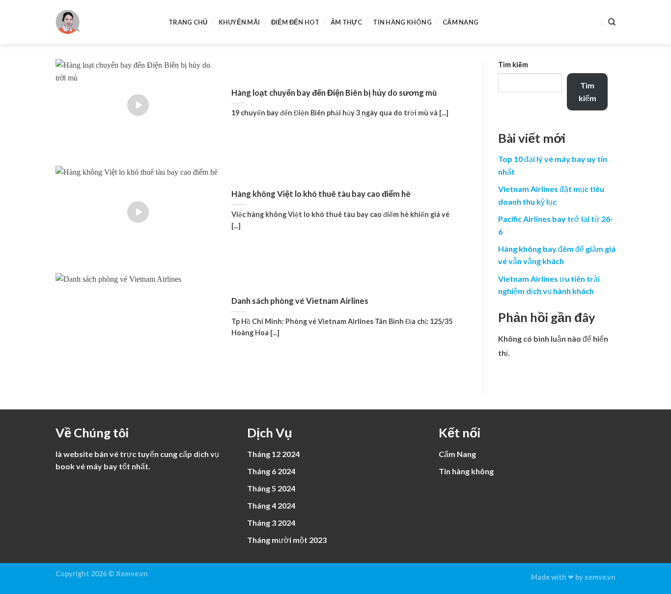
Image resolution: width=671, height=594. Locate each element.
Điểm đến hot (295, 22)
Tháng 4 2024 (271, 505)
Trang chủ (187, 22)
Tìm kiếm (513, 64)
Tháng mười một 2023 (287, 539)
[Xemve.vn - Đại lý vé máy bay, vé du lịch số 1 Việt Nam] (105, 22)
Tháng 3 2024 (271, 522)
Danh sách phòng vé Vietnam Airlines (299, 301)
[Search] (611, 22)
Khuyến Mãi (239, 22)
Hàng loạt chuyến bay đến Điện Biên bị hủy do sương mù (334, 93)
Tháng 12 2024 (273, 454)
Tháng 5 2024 (271, 488)
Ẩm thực (346, 22)
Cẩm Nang (460, 22)
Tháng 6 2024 (271, 471)
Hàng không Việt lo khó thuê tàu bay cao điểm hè (321, 194)
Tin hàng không (402, 22)
